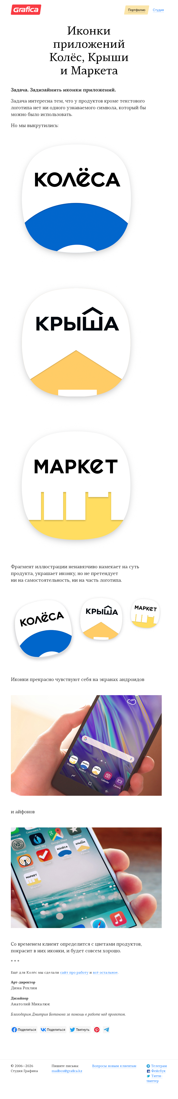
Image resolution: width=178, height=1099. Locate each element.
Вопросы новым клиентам (114, 1066)
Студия (158, 10)
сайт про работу (74, 973)
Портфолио (136, 10)
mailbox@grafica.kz (67, 1071)
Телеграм (159, 1066)
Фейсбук (158, 1071)
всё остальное (105, 973)
